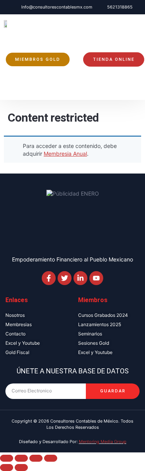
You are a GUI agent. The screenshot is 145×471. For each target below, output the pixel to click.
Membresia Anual (65, 153)
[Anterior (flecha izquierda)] (6, 467)
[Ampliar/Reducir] (6, 458)
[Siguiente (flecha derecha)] (21, 467)
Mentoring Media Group (102, 441)
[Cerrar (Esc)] (50, 458)
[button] (11, 93)
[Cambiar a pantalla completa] (21, 458)
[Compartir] (36, 458)
